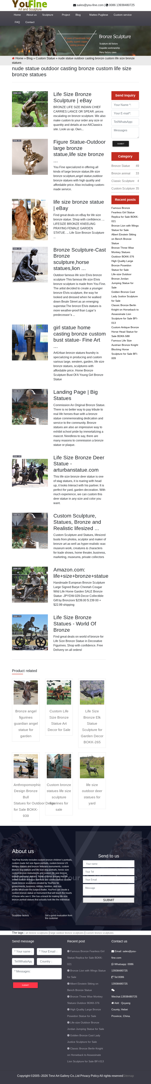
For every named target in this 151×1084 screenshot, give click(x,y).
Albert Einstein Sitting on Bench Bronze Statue (123, 239)
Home (17, 14)
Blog (78, 14)
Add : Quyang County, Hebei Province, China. (121, 1009)
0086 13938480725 (121, 5)
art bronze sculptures (37, 933)
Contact (29, 22)
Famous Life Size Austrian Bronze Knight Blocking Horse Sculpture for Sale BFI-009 (124, 349)
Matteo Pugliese (98, 14)
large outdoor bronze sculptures (67, 933)
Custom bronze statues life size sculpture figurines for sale (59, 797)
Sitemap (128, 1075)
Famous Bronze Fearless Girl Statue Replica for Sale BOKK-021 (85, 958)
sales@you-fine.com (89, 5)
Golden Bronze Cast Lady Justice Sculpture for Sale (124, 296)
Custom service (123, 14)
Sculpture (47, 14)
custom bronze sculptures (100, 933)
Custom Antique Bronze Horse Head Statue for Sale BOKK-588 (125, 332)
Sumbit (120, 144)
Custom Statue (45, 58)
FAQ (17, 22)
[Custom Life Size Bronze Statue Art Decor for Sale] (59, 692)
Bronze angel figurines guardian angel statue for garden (26, 723)
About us (31, 14)
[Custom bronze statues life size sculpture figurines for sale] (59, 765)
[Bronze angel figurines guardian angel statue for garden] (26, 692)
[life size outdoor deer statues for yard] (92, 765)
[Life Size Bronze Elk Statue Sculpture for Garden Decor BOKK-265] (92, 692)
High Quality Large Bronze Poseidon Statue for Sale (122, 265)
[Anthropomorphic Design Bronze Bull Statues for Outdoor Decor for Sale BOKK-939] (26, 765)
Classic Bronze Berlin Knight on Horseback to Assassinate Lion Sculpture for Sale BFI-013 (125, 314)
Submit (108, 900)
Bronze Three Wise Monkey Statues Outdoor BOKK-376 (122, 252)
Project (66, 14)
